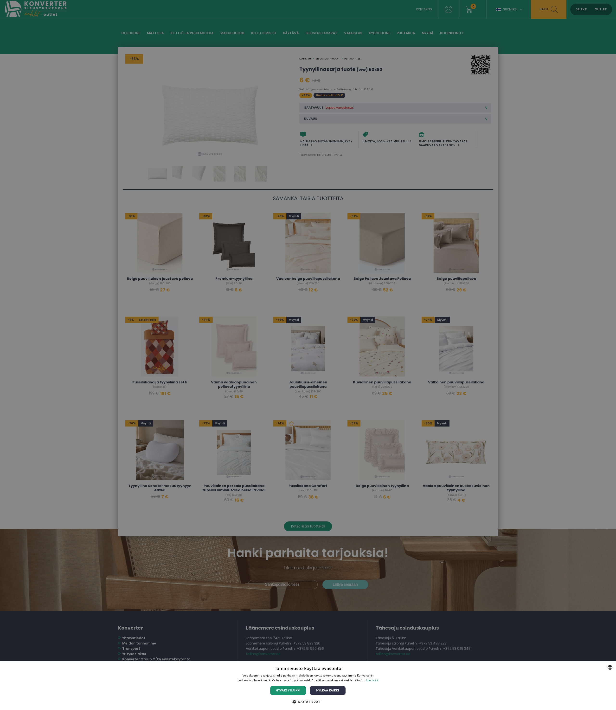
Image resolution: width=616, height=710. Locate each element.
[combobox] (610, 667)
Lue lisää (372, 680)
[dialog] (308, 685)
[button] (308, 701)
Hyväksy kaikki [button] (288, 690)
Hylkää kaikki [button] (327, 690)
